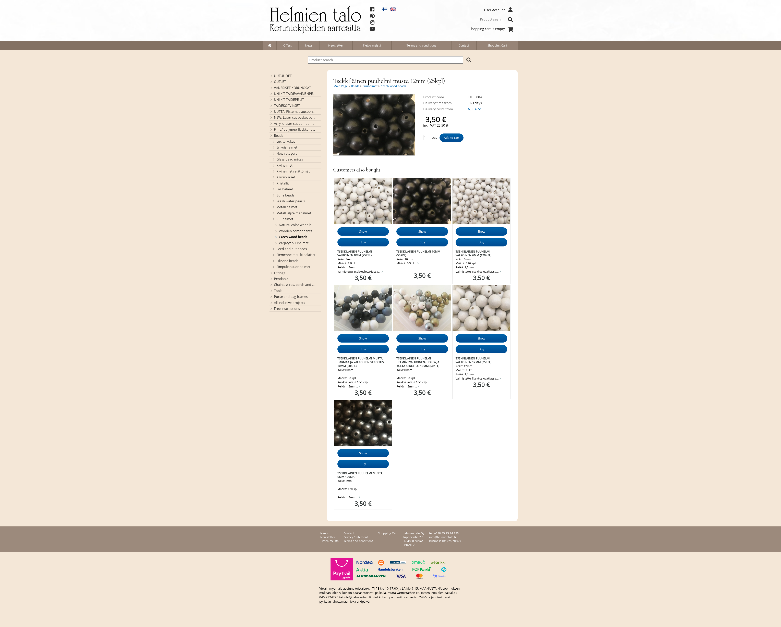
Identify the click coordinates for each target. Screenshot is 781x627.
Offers (287, 45)
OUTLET (280, 81)
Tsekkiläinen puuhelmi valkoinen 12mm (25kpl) (473, 360)
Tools (278, 291)
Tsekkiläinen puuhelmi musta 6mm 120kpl (360, 475)
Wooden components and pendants (297, 231)
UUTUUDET (283, 76)
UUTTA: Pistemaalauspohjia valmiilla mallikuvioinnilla (295, 111)
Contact (464, 45)
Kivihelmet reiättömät (293, 171)
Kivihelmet (284, 165)
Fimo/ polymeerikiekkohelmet (295, 129)
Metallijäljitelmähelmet (293, 213)
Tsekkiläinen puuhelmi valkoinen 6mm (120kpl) (473, 253)
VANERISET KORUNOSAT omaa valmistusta (295, 88)
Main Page (341, 86)
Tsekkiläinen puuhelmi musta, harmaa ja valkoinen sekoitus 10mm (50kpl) (360, 362)
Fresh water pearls (290, 201)
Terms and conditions (421, 45)
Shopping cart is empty (487, 29)
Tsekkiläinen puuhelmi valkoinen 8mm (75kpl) (354, 253)
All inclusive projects (289, 302)
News (309, 45)
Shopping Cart (497, 45)
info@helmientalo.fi (442, 537)
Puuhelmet (284, 219)
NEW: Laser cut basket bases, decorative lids (295, 117)
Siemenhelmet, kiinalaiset (295, 255)
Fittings (279, 273)
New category (286, 153)
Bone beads (285, 195)
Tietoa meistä (372, 45)
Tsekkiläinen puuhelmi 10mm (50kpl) (418, 253)
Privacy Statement (356, 537)
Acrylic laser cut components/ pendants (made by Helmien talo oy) (295, 123)
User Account (494, 10)
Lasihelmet (284, 189)
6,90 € (473, 109)
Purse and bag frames (291, 296)
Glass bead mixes (289, 159)
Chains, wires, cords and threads (295, 284)
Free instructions (287, 308)
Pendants (281, 279)
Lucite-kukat (285, 141)
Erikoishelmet (286, 147)
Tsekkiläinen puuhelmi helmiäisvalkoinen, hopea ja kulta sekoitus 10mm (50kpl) (417, 362)
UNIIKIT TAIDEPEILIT (289, 99)
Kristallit (282, 183)
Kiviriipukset (285, 177)
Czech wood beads (293, 237)
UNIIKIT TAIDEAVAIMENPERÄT (295, 93)
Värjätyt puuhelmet (294, 243)
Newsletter (335, 45)
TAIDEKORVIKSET (287, 105)
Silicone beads (287, 261)
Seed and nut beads (291, 249)
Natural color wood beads (297, 225)
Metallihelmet (286, 207)
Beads (278, 135)
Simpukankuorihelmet (293, 267)
